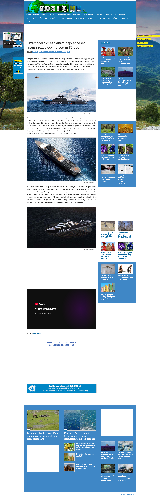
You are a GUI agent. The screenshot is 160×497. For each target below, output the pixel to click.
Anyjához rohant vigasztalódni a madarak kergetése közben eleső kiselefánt (42, 436)
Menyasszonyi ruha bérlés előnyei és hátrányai (108, 277)
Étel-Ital (106, 18)
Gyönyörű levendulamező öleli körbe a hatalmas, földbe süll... (125, 82)
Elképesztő (88, 15)
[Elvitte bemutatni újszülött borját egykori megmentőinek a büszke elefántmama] (125, 51)
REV (68, 51)
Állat (52, 15)
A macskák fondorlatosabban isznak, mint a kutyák (108, 178)
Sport (61, 18)
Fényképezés (120, 15)
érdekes (35, 51)
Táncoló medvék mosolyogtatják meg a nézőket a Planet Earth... (107, 137)
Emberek (99, 15)
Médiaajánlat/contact (127, 494)
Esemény (90, 18)
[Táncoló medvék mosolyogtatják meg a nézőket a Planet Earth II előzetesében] (108, 128)
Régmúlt (53, 18)
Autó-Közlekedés (64, 15)
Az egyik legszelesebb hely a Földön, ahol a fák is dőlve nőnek (85, 466)
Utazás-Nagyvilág (40, 15)
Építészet (108, 15)
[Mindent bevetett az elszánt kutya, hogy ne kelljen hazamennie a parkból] (108, 226)
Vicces (98, 18)
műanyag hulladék (53, 51)
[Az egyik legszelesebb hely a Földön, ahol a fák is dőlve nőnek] (69, 467)
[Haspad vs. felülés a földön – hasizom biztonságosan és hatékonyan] (125, 269)
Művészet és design (39, 18)
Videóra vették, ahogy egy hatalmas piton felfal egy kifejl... (107, 81)
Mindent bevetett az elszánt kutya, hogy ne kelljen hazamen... (108, 235)
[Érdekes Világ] (80, 6)
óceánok (63, 51)
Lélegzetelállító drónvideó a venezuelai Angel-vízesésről (125, 477)
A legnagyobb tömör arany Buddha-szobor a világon (124, 137)
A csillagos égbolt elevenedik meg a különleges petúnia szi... (108, 158)
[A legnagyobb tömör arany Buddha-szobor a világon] (125, 128)
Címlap (28, 15)
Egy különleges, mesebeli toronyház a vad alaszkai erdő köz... (125, 235)
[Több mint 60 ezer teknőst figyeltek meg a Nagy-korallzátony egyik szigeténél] (80, 420)
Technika (69, 18)
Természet (77, 15)
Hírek (28, 18)
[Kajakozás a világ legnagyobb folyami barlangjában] (108, 468)
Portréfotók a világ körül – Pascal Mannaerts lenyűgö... (108, 60)
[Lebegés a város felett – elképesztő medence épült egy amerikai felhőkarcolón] (125, 446)
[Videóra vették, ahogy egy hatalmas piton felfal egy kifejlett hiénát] (108, 72)
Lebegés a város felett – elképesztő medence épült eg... (125, 455)
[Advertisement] (80, 31)
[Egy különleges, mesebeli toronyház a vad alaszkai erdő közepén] (125, 226)
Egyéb (28, 22)
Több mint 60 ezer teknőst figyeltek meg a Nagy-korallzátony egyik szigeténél (79, 436)
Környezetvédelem (120, 18)
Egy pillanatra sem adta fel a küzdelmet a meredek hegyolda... (125, 179)
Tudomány (80, 18)
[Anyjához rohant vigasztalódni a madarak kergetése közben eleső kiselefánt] (43, 420)
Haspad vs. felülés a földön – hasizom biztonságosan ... (125, 277)
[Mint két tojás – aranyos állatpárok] (69, 457)
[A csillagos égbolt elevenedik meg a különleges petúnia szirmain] (108, 149)
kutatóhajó (42, 51)
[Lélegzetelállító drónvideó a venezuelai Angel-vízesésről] (125, 468)
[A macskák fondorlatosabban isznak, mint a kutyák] (108, 169)
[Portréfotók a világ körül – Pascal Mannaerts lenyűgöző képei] (108, 51)
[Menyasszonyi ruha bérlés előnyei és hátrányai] (108, 269)
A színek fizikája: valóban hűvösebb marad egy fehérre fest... (108, 297)
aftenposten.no (37, 333)
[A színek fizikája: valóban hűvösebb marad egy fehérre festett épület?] (108, 288)
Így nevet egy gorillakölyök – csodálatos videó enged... (124, 158)
